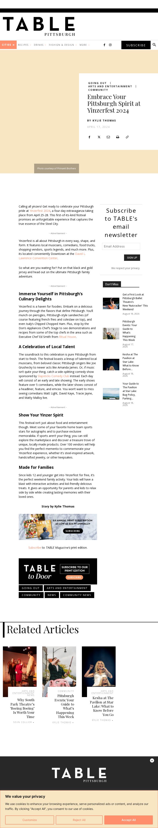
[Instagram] (110, 45)
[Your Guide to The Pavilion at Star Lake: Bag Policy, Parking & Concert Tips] (111, 394)
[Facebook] (104, 45)
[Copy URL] (127, 137)
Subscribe (34, 547)
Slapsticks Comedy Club (53, 376)
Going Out (97, 83)
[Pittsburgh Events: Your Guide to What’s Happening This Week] (111, 333)
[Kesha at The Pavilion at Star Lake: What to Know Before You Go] (111, 364)
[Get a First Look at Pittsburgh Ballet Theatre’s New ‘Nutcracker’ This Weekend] (111, 303)
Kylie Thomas (104, 120)
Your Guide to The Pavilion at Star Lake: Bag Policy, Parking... (131, 391)
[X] (99, 137)
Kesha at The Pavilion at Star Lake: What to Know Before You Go (102, 706)
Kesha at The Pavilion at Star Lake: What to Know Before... (131, 362)
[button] (154, 45)
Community (98, 90)
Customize (29, 820)
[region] (79, 809)
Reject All (79, 820)
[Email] (108, 137)
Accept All (129, 820)
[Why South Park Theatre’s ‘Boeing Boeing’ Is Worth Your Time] (20, 671)
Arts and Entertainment (110, 86)
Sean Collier (22, 722)
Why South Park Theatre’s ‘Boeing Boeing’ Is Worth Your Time (22, 708)
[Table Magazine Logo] (41, 26)
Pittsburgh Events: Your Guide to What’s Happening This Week (130, 331)
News (52, 595)
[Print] (118, 137)
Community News (77, 595)
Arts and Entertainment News (24, 693)
